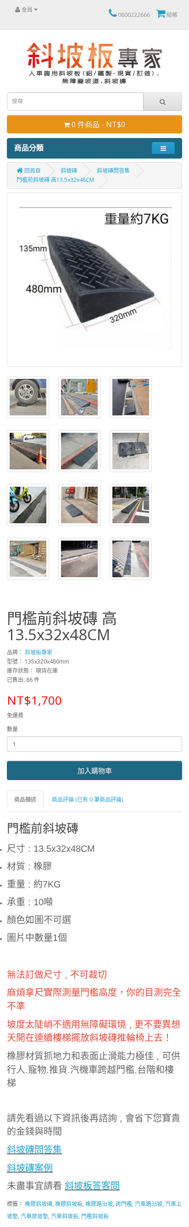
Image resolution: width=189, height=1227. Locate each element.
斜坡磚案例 (30, 1168)
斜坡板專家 (38, 652)
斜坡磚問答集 (113, 171)
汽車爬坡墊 (34, 1216)
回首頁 (32, 171)
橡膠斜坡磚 (38, 1204)
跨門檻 (124, 1204)
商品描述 (25, 799)
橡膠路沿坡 (99, 1204)
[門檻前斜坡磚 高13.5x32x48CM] (94, 279)
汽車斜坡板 (64, 1216)
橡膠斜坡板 (69, 1204)
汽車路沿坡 (148, 1204)
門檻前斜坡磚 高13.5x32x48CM (55, 180)
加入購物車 (95, 770)
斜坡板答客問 (92, 1186)
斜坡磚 (69, 171)
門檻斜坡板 (95, 1216)
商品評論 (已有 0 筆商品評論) (87, 799)
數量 (12, 729)
